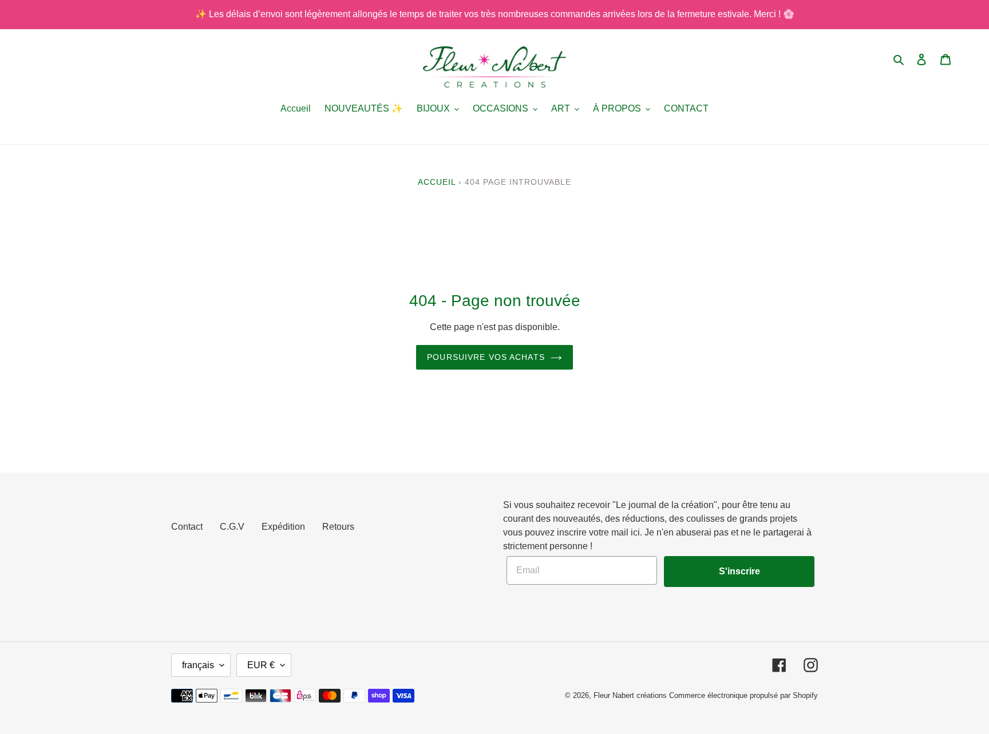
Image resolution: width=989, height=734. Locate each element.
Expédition (283, 526)
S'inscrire (739, 571)
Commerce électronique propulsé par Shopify (743, 695)
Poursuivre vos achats (486, 357)
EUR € (261, 665)
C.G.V (232, 526)
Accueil (437, 182)
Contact (187, 526)
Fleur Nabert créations (630, 695)
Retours (338, 526)
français (198, 665)
